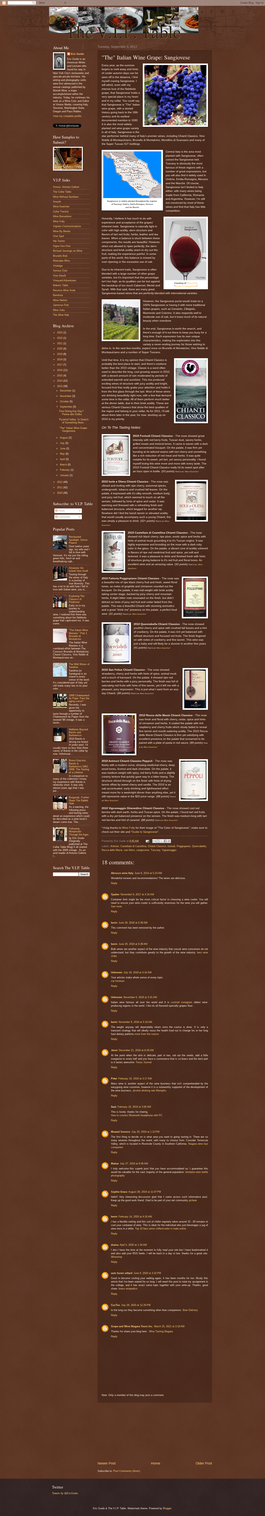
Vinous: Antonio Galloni (66, 186)
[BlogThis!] (158, 841)
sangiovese (142, 850)
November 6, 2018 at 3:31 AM (140, 997)
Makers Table (60, 285)
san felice (129, 850)
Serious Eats (60, 270)
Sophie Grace (119, 1191)
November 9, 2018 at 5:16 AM (135, 1022)
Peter (114, 1078)
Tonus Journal (144, 1062)
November (66, 396)
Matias (115, 1163)
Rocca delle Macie (112, 850)
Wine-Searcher (61, 206)
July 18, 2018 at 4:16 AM (137, 972)
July (62, 443)
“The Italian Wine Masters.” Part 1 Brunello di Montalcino (78, 634)
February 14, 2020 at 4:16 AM (135, 1216)
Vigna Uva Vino (61, 246)
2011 (60, 487)
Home (155, 1463)
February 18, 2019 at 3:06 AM (134, 1106)
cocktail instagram (181, 1002)
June (63, 448)
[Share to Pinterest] (169, 841)
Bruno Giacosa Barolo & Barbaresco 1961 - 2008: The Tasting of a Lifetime (79, 766)
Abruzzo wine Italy (122, 873)
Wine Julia (59, 310)
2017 (60, 364)
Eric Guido (77, 53)
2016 (60, 370)
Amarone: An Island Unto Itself (78, 569)
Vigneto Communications (67, 226)
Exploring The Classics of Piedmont (76, 599)
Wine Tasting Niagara (161, 1331)
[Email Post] (147, 841)
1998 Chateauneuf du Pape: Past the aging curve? (79, 698)
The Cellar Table (62, 191)
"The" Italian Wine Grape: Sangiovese (73, 429)
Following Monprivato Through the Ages (79, 831)
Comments (63, 516)
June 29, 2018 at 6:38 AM (133, 922)
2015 (60, 375)
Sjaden (115, 894)
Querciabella (199, 846)
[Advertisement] (155, 1432)
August (64, 437)
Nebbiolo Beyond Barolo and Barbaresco (78, 732)
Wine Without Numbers (66, 196)
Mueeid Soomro (120, 1131)
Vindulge (58, 265)
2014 (60, 380)
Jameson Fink (61, 305)
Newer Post (107, 1463)
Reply (114, 883)
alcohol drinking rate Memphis (149, 1090)
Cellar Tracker (61, 211)
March (64, 464)
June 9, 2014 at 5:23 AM (148, 873)
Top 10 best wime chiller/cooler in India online (160, 1228)
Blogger (167, 1508)
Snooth (57, 201)
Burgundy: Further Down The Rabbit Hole (79, 800)
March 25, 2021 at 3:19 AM (169, 1326)
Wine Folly (192, 283)
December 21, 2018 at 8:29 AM (136, 1050)
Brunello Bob (60, 255)
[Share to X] (162, 841)
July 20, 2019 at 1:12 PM (145, 1131)
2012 (60, 482)
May (63, 453)
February (65, 469)
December (66, 390)
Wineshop (116, 1256)
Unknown (116, 972)
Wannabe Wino (61, 260)
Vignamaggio (169, 850)
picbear (193, 1200)
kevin (114, 922)
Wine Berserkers (62, 216)
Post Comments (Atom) (126, 1471)
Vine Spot (58, 236)
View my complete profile (67, 116)
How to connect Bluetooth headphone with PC (136, 1115)
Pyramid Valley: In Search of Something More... (73, 421)
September (66, 406)
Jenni (114, 1050)
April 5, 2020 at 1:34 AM (133, 1244)
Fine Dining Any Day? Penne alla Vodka (71, 412)
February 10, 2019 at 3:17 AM (135, 1078)
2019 (60, 354)
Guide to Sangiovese (186, 286)
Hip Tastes (59, 241)
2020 (60, 348)
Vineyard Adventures (64, 280)
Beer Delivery (190, 1310)
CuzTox (115, 1305)
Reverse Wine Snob (64, 290)
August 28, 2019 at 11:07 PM (144, 1191)
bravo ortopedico (128, 1288)
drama (115, 1244)
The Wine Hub (61, 314)
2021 (60, 343)
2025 (60, 332)
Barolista (58, 295)
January (65, 475)
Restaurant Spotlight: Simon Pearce (78, 539)
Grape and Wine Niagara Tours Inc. (132, 1326)
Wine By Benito (61, 231)
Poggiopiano (184, 846)
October (65, 401)
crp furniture (117, 980)
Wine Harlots (60, 300)
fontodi (171, 846)
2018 (60, 359)
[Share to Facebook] (165, 841)
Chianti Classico (157, 846)
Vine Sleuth (59, 275)
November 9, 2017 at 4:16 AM (137, 894)
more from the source (147, 1034)
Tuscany (155, 850)
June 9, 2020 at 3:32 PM (147, 1273)
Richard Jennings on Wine (67, 250)
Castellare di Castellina (133, 846)
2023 (60, 338)
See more (116, 906)
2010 (60, 492)
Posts (61, 510)
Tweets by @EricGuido (65, 1493)
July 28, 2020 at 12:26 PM (136, 1305)
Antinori (114, 846)
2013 (60, 386)
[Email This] (154, 841)
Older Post (204, 1463)
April (63, 459)
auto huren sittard (121, 1273)
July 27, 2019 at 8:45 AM (134, 1163)
